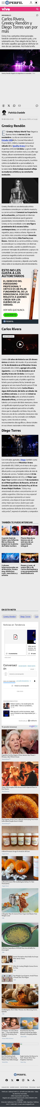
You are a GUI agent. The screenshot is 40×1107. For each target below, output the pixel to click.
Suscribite (10, 315)
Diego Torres (25, 616)
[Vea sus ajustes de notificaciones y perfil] (36, 3)
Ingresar (31, 3)
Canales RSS (5, 1087)
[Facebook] (7, 1080)
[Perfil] (20, 1075)
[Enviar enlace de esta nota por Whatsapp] (14, 106)
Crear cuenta (31, 666)
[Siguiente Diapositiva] (35, 641)
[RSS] (28, 1080)
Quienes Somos (14, 1087)
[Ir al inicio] (14, 3)
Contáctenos (24, 1087)
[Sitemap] (34, 1080)
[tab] (9, 681)
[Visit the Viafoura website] (32, 721)
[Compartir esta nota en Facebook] (3, 106)
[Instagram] (23, 1080)
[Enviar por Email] (19, 106)
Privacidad (32, 1087)
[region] (20, 693)
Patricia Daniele (16, 112)
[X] (12, 1080)
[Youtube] (17, 1080)
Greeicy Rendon (9, 616)
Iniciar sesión (22, 666)
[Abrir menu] (3, 2)
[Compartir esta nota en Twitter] (9, 106)
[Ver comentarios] (36, 16)
